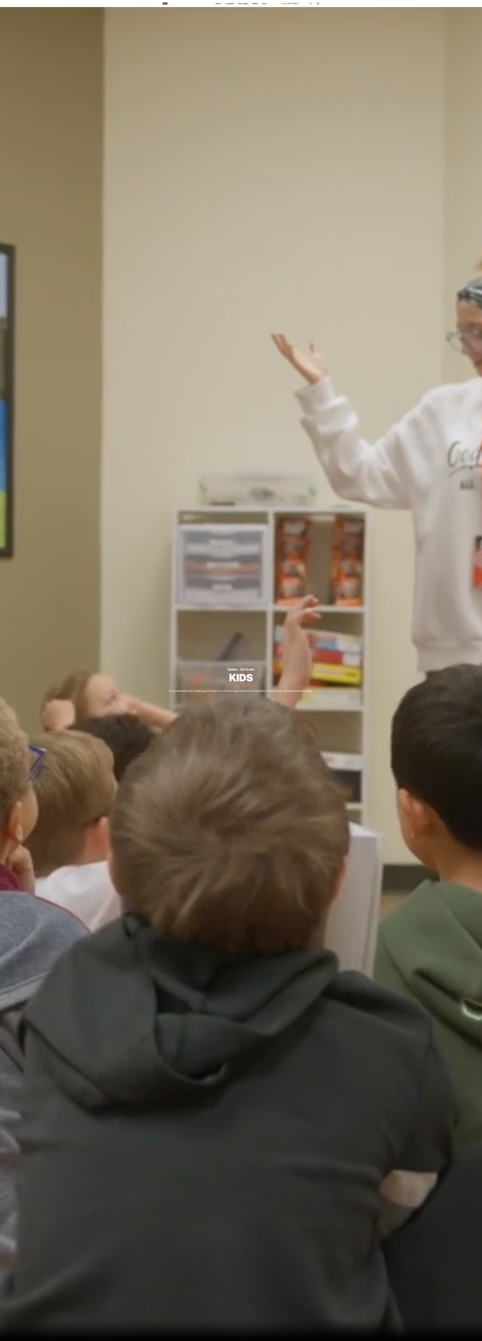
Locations (229, 3)
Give (264, 3)
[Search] (310, 3)
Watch (255, 3)
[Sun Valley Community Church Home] (174, 3)
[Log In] (316, 3)
